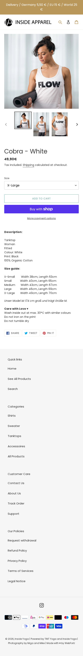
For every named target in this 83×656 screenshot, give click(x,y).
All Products (16, 456)
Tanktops (14, 436)
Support (13, 514)
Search (13, 389)
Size (6, 178)
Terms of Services (20, 571)
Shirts (12, 416)
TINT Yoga (50, 638)
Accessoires (16, 446)
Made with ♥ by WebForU (61, 643)
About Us (14, 493)
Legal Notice (16, 581)
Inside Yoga (22, 638)
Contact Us (16, 483)
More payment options (41, 218)
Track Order (16, 503)
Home (12, 368)
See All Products (19, 379)
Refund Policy (17, 550)
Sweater (14, 426)
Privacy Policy (17, 561)
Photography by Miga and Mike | (27, 643)
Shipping (28, 165)
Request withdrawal (22, 540)
